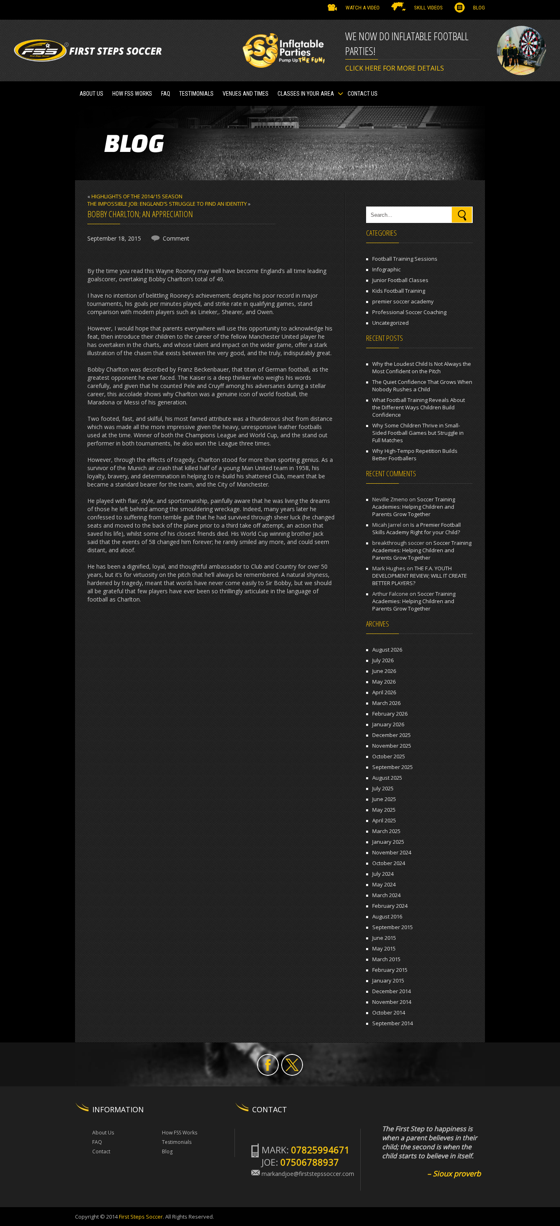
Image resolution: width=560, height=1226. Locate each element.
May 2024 (384, 884)
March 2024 (386, 895)
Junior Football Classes (400, 280)
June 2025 (384, 799)
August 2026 (387, 649)
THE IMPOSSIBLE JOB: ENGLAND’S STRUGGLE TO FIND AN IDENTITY (167, 203)
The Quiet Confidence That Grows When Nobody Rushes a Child (422, 385)
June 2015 (384, 937)
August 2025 (387, 777)
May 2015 (384, 948)
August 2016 (387, 916)
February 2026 (389, 713)
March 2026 (386, 703)
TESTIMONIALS (196, 93)
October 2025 (388, 756)
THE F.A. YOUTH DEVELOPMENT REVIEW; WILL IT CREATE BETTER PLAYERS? (419, 576)
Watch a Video (363, 8)
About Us (91, 93)
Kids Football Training (398, 290)
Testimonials (176, 1142)
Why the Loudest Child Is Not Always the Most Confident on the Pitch (421, 367)
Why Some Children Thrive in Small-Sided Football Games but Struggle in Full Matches (418, 433)
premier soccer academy (403, 301)
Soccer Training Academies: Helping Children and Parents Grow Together (413, 507)
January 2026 (388, 724)
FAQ (165, 93)
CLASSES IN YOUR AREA (306, 93)
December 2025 (391, 735)
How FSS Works (132, 93)
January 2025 (388, 841)
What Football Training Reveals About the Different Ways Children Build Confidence (418, 407)
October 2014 (388, 1012)
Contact (101, 1151)
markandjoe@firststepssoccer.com (308, 1174)
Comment (176, 238)
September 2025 (392, 767)
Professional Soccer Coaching (409, 312)
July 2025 (383, 788)
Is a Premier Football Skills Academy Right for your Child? (416, 528)
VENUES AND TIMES (246, 93)
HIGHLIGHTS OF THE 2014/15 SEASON (136, 196)
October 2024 (388, 863)
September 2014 (392, 1023)
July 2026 (383, 660)
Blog (479, 8)
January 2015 (388, 980)
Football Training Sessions (404, 258)
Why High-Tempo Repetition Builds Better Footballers (415, 454)
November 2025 (391, 745)
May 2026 (384, 681)
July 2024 (383, 873)
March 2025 (386, 831)
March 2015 (386, 959)
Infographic (386, 269)
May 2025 (384, 809)
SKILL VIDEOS (428, 8)
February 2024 (389, 905)
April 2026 (384, 692)
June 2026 (384, 671)
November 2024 (391, 852)
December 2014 (391, 991)
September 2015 (392, 927)
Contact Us (363, 93)
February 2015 (389, 969)
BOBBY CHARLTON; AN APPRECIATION (140, 214)
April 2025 (384, 820)
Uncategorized (390, 322)
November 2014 (391, 1002)
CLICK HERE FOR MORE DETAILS (394, 68)
